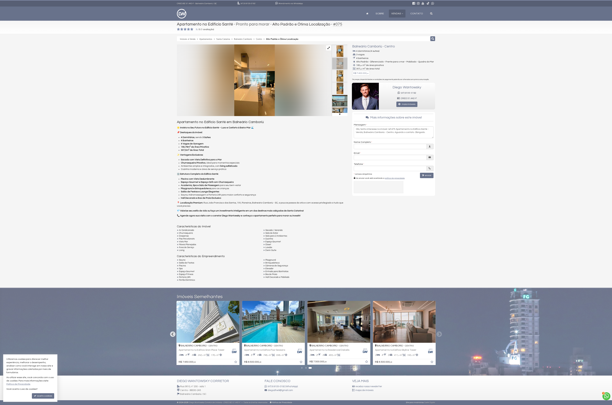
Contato (416, 13)
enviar (428, 175)
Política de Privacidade (282, 402)
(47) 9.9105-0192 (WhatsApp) (283, 386)
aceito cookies (44, 396)
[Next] (439, 334)
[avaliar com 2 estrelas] (181, 29)
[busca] (431, 14)
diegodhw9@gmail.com (280, 390)
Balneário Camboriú (367, 46)
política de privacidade (395, 178)
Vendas (396, 13)
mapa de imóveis (364, 390)
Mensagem (360, 125)
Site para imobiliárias (415, 402)
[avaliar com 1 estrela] (178, 29)
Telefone (358, 164)
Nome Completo (362, 142)
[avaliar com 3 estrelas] (185, 29)
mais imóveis (407, 104)
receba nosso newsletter (368, 386)
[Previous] (172, 334)
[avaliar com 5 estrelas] (191, 29)
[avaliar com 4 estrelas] (188, 29)
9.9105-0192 (248, 4)
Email (357, 153)
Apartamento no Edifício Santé (205, 24)
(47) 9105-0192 (408, 93)
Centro (389, 46)
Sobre (380, 13)
